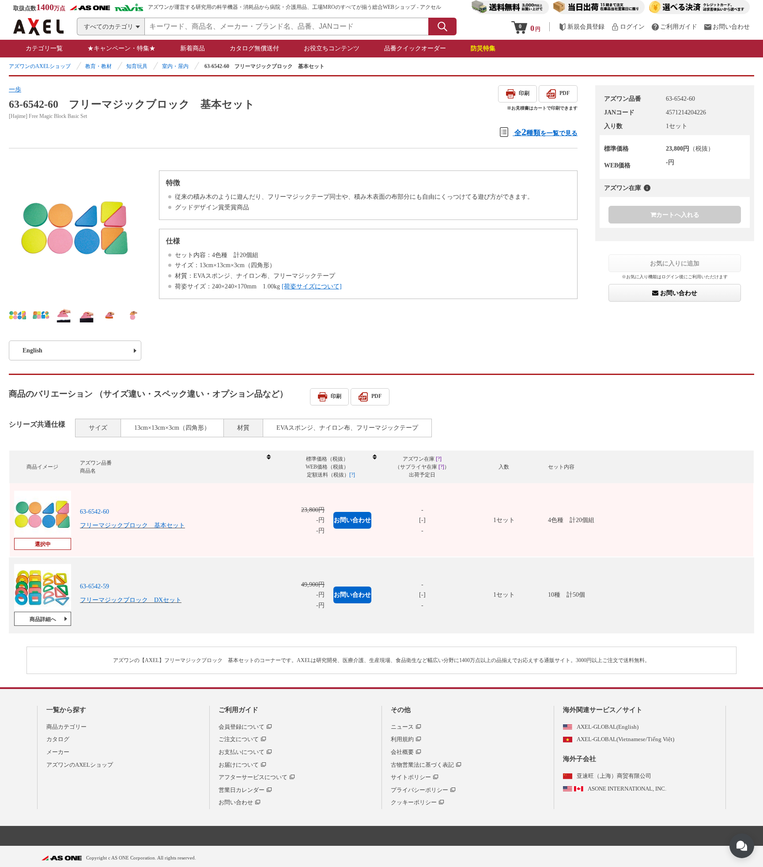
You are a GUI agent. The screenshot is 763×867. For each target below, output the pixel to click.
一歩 (15, 89)
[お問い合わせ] (727, 26)
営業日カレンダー (241, 790)
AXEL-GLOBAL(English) (607, 726)
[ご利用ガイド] (674, 26)
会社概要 (402, 752)
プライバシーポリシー (419, 790)
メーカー (57, 752)
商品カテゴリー (66, 726)
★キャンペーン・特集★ (121, 48)
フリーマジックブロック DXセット (130, 600)
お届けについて (239, 764)
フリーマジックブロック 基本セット (132, 525)
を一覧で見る (546, 131)
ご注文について (239, 739)
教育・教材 (98, 66)
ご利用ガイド (238, 709)
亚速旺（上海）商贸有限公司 (614, 775)
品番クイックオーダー (415, 48)
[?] (647, 188)
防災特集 (483, 48)
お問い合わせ (677, 292)
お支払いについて (241, 752)
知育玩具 (136, 66)
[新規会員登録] (581, 26)
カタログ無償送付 (254, 48)
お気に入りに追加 (674, 263)
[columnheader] (175, 467)
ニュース (402, 726)
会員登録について (241, 726)
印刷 (524, 93)
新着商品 (192, 48)
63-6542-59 (94, 586)
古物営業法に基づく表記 (422, 764)
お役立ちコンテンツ (331, 48)
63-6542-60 (94, 511)
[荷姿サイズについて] (312, 286)
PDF (564, 93)
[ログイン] (628, 26)
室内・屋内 (175, 66)
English (32, 350)
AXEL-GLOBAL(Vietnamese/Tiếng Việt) (625, 739)
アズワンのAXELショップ (40, 66)
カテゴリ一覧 (44, 48)
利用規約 (402, 739)
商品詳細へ (43, 619)
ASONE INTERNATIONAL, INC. (627, 788)
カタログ (57, 739)
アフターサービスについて (253, 777)
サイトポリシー (411, 777)
